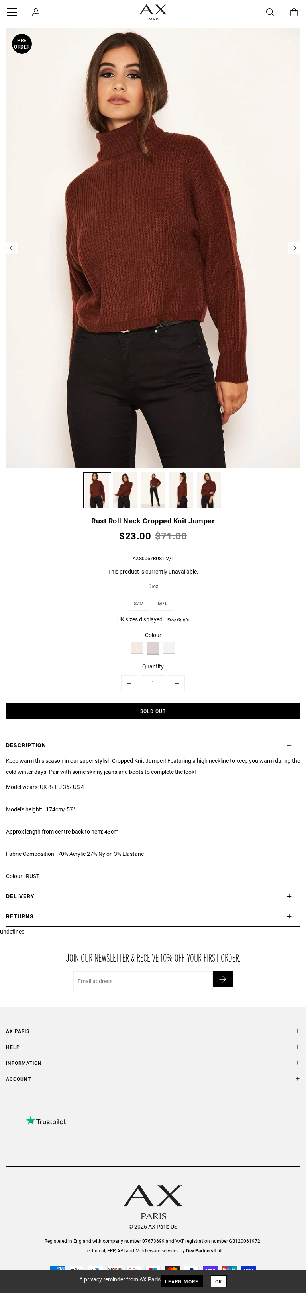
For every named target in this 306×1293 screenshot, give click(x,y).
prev (12, 248)
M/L (163, 603)
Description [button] (26, 745)
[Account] (36, 12)
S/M (139, 603)
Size (153, 586)
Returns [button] (20, 916)
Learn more (181, 1281)
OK (218, 1281)
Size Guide (178, 619)
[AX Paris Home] (153, 12)
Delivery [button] (20, 896)
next (294, 248)
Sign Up (223, 979)
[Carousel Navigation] (153, 248)
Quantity (153, 666)
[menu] (12, 13)
